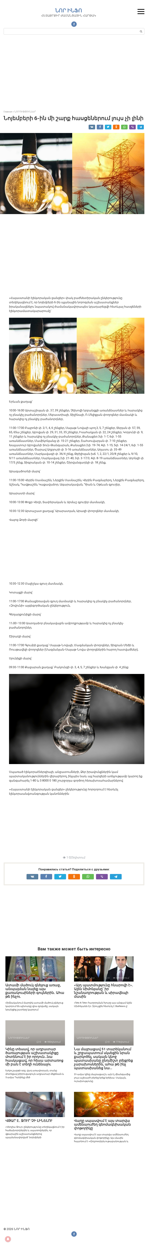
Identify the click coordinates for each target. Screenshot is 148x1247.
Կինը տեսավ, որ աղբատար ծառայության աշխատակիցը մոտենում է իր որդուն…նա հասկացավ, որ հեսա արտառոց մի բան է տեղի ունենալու (34, 1056)
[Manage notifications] (8, 1239)
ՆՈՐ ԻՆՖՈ (68, 11)
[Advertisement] (74, 74)
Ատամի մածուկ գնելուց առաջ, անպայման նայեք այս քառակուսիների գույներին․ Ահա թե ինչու (34, 991)
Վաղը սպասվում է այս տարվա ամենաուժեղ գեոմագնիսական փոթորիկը (102, 1124)
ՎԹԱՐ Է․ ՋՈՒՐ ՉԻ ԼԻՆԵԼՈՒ (28, 1121)
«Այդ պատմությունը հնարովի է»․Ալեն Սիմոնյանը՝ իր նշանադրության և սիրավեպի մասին (103, 991)
